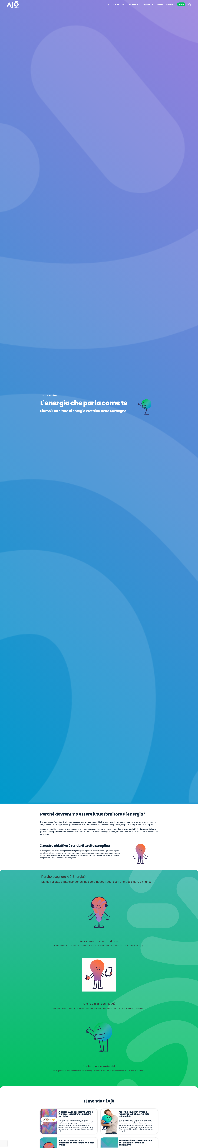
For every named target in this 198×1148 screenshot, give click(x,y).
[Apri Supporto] (152, 4)
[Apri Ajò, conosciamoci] (124, 4)
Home (43, 395)
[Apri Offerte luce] (139, 4)
